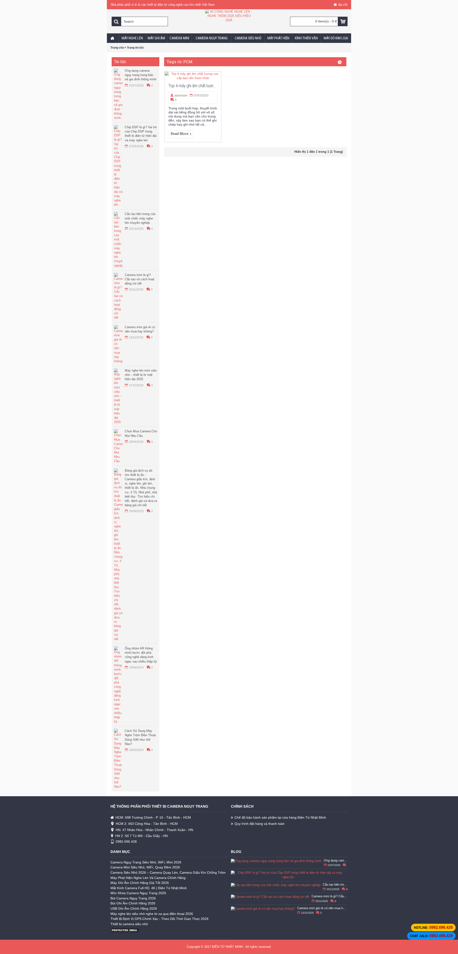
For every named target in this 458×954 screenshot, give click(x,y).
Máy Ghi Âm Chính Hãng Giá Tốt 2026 (139, 883)
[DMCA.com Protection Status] (124, 932)
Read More (179, 133)
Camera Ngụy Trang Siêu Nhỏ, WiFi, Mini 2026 (145, 862)
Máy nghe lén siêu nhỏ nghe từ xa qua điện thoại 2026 (151, 914)
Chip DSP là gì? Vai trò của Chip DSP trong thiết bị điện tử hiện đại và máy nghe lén (141, 133)
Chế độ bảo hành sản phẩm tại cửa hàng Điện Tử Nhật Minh (280, 817)
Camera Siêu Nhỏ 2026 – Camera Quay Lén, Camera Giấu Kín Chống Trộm (168, 872)
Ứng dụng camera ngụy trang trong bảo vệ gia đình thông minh (140, 75)
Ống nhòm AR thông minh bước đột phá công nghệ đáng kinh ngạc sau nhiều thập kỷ (141, 655)
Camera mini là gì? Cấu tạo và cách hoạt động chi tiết (139, 279)
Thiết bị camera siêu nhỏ (129, 924)
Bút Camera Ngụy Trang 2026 (133, 898)
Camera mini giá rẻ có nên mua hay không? (140, 329)
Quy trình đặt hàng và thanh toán (259, 824)
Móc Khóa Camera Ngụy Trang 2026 (138, 893)
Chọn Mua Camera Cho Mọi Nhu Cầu (141, 433)
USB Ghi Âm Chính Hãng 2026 (133, 908)
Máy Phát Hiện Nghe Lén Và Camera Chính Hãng (148, 878)
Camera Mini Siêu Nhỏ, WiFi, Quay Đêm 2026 (145, 867)
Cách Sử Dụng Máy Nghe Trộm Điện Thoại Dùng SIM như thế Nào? (140, 737)
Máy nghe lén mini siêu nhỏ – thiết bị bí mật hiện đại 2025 (141, 375)
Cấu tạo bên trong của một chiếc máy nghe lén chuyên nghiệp (140, 218)
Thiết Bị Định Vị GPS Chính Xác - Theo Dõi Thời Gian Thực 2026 (159, 919)
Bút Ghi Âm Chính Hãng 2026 (132, 903)
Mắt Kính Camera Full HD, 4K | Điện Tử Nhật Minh (148, 888)
